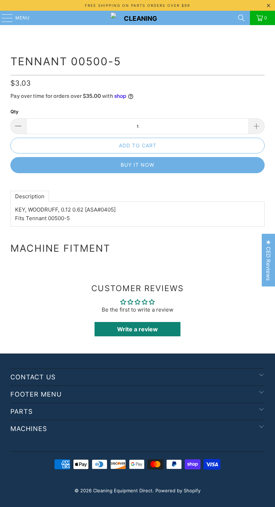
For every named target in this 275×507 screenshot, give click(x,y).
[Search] (241, 18)
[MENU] (4, 18)
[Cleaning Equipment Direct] (137, 18)
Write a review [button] (137, 329)
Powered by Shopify (178, 490)
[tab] (29, 196)
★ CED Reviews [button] (268, 260)
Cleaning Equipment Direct (123, 490)
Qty (14, 111)
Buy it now (137, 165)
